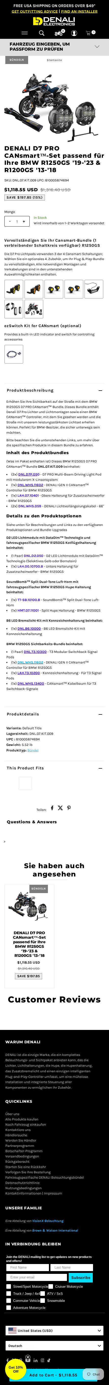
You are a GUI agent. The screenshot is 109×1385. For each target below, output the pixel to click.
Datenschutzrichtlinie (22, 1183)
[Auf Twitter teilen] (60, 809)
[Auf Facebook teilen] (52, 809)
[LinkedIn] (36, 1361)
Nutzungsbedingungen (23, 1188)
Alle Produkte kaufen (21, 1119)
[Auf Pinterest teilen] (69, 809)
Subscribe (80, 1277)
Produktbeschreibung (30, 390)
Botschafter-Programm (24, 1151)
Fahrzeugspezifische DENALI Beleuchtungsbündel (44, 1177)
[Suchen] (41, 33)
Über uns (12, 1114)
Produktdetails (23, 714)
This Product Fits (25, 768)
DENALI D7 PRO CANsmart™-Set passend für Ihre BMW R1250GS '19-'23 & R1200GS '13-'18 (29, 944)
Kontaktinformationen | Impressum (33, 1193)
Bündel (33, 750)
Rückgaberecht (17, 1161)
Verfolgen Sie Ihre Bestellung (28, 1172)
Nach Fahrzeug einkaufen (25, 1124)
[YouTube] (27, 1361)
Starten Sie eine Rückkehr (25, 1167)
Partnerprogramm (19, 1146)
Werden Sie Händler (20, 1140)
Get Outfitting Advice (35, 11)
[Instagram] (42, 1361)
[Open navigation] (24, 33)
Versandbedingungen (22, 1156)
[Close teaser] (27, 1357)
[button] (15, 1369)
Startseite (54, 60)
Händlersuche (16, 1135)
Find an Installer (79, 11)
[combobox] (54, 1331)
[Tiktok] (48, 1361)
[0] (58, 33)
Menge (9, 212)
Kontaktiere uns (18, 1130)
